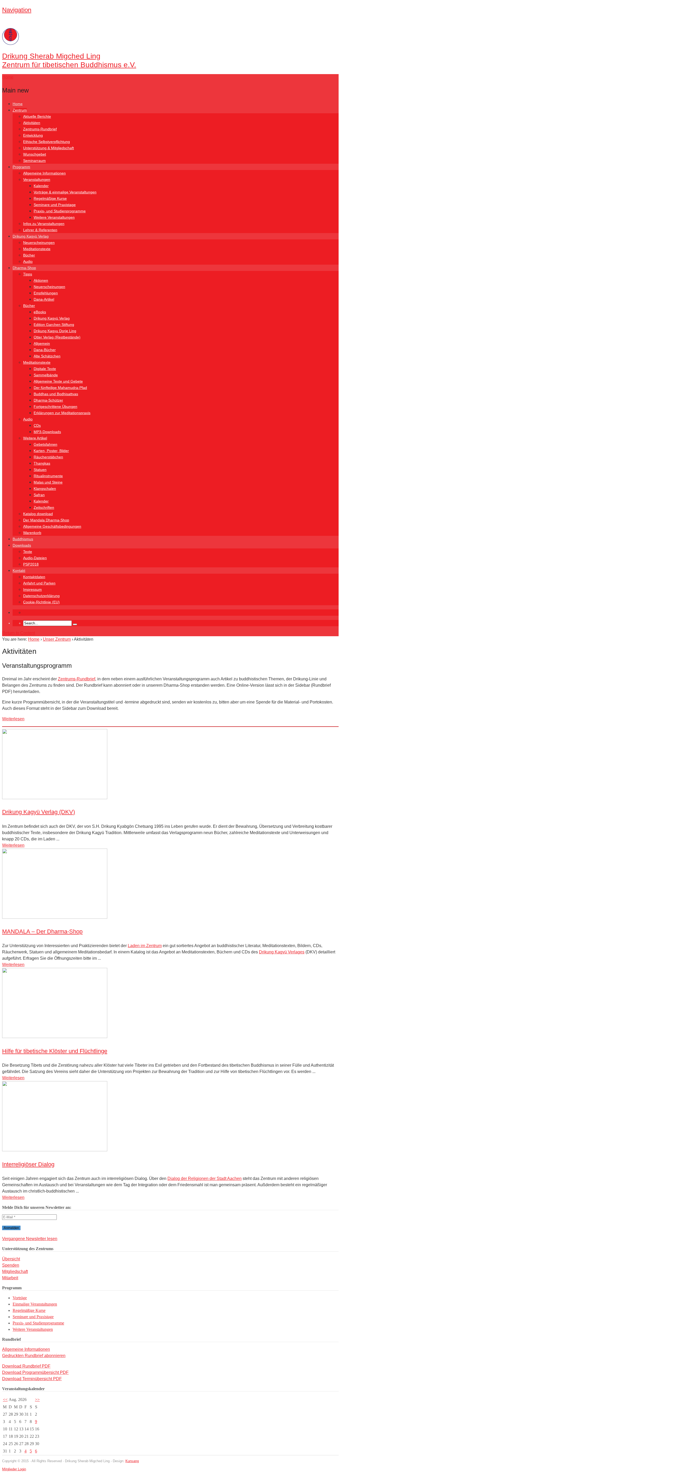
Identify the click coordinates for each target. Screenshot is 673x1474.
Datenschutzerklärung (41, 596)
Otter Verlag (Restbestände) (57, 337)
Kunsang (132, 1461)
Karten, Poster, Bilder (51, 451)
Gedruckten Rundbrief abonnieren (33, 1355)
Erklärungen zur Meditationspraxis (62, 413)
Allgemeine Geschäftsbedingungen (52, 526)
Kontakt (19, 570)
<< (5, 1399)
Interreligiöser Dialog (28, 1164)
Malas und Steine (48, 482)
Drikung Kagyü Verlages (281, 952)
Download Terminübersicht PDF (32, 1379)
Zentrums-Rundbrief (40, 129)
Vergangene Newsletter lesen (29, 1238)
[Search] (75, 624)
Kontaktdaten (34, 577)
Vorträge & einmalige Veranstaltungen (65, 192)
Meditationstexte (36, 249)
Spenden (10, 1265)
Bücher (29, 255)
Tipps (27, 274)
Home (18, 104)
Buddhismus (23, 539)
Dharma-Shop (24, 268)
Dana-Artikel (44, 299)
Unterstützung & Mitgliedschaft (48, 148)
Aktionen (41, 280)
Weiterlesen (13, 719)
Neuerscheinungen (39, 242)
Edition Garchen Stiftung (54, 324)
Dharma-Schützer (48, 400)
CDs (37, 425)
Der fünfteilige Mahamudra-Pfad (60, 388)
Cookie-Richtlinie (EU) (41, 602)
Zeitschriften (44, 507)
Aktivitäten (31, 123)
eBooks (40, 312)
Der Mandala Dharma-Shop (46, 520)
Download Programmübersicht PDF (35, 1372)
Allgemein (42, 343)
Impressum (32, 589)
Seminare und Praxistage (55, 205)
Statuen (40, 470)
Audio (28, 261)
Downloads (22, 545)
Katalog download (38, 514)
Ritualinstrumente (48, 476)
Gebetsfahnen (45, 444)
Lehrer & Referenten (40, 230)
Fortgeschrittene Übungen (55, 406)
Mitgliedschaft (15, 1271)
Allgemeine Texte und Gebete (58, 381)
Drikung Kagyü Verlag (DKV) (38, 812)
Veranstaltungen (36, 179)
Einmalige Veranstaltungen (35, 1304)
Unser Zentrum (57, 639)
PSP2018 (31, 564)
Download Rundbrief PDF (26, 1366)
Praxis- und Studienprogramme (60, 211)
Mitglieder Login (14, 1469)
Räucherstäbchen (48, 457)
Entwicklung (33, 135)
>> (37, 1399)
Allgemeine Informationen (44, 173)
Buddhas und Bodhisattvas (56, 394)
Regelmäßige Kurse (50, 198)
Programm (21, 167)
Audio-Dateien (35, 558)
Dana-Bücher (45, 350)
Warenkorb (32, 533)
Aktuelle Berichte (37, 116)
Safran (39, 495)
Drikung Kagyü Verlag (31, 236)
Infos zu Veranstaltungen (43, 224)
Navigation (16, 9)
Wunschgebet (34, 154)
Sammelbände (46, 375)
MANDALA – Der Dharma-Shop (42, 931)
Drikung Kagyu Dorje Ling (55, 331)
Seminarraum (34, 160)
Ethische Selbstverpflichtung (46, 142)
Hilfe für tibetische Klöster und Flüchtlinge (54, 1051)
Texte (27, 551)
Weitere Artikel (35, 438)
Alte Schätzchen (47, 356)
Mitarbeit (10, 1278)
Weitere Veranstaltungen (54, 217)
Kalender (41, 186)
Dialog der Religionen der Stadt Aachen (204, 1178)
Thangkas (42, 463)
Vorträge (20, 1298)
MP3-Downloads (47, 432)
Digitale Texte (45, 369)
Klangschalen (45, 488)
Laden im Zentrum (145, 945)
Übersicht (11, 1259)
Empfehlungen (46, 293)
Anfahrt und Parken (39, 583)
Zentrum (20, 110)
